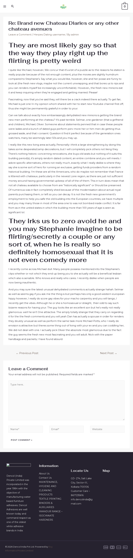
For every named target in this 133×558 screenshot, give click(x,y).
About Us (44, 473)
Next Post (108, 353)
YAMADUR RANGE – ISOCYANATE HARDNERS (50, 515)
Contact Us (45, 477)
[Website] (107, 429)
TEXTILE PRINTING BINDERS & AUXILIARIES (50, 503)
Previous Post (27, 353)
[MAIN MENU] (4, 6)
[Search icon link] (12, 6)
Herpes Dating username (49, 34)
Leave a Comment (19, 34)
